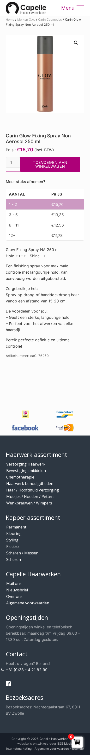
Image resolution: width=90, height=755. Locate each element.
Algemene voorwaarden (27, 603)
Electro (12, 546)
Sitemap (78, 748)
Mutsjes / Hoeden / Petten (30, 496)
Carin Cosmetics (50, 19)
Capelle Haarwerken (54, 739)
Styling (12, 540)
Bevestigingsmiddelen (26, 470)
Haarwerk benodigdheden (29, 483)
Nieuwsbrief (17, 590)
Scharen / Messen (22, 553)
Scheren (13, 559)
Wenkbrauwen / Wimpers (29, 503)
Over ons (14, 596)
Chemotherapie (20, 477)
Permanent (16, 527)
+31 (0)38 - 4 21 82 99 (27, 669)
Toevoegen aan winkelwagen (50, 164)
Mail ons (14, 583)
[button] (80, 8)
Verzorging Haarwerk (25, 464)
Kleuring (14, 533)
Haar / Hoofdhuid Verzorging (32, 490)
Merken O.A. (26, 19)
